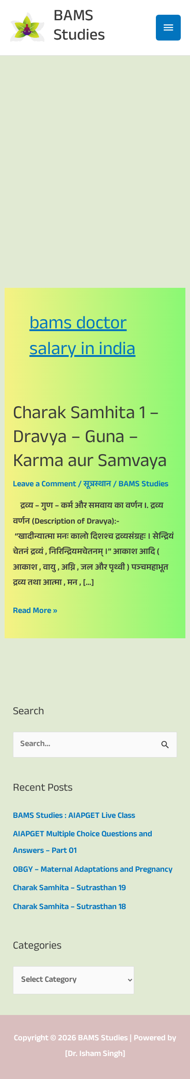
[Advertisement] (95, 155)
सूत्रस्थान (97, 485)
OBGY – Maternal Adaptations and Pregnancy (92, 870)
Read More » (35, 611)
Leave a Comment (44, 485)
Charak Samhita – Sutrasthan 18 (69, 908)
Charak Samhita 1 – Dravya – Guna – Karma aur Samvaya (90, 439)
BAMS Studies (79, 27)
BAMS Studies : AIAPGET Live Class (74, 816)
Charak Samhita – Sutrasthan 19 (69, 889)
